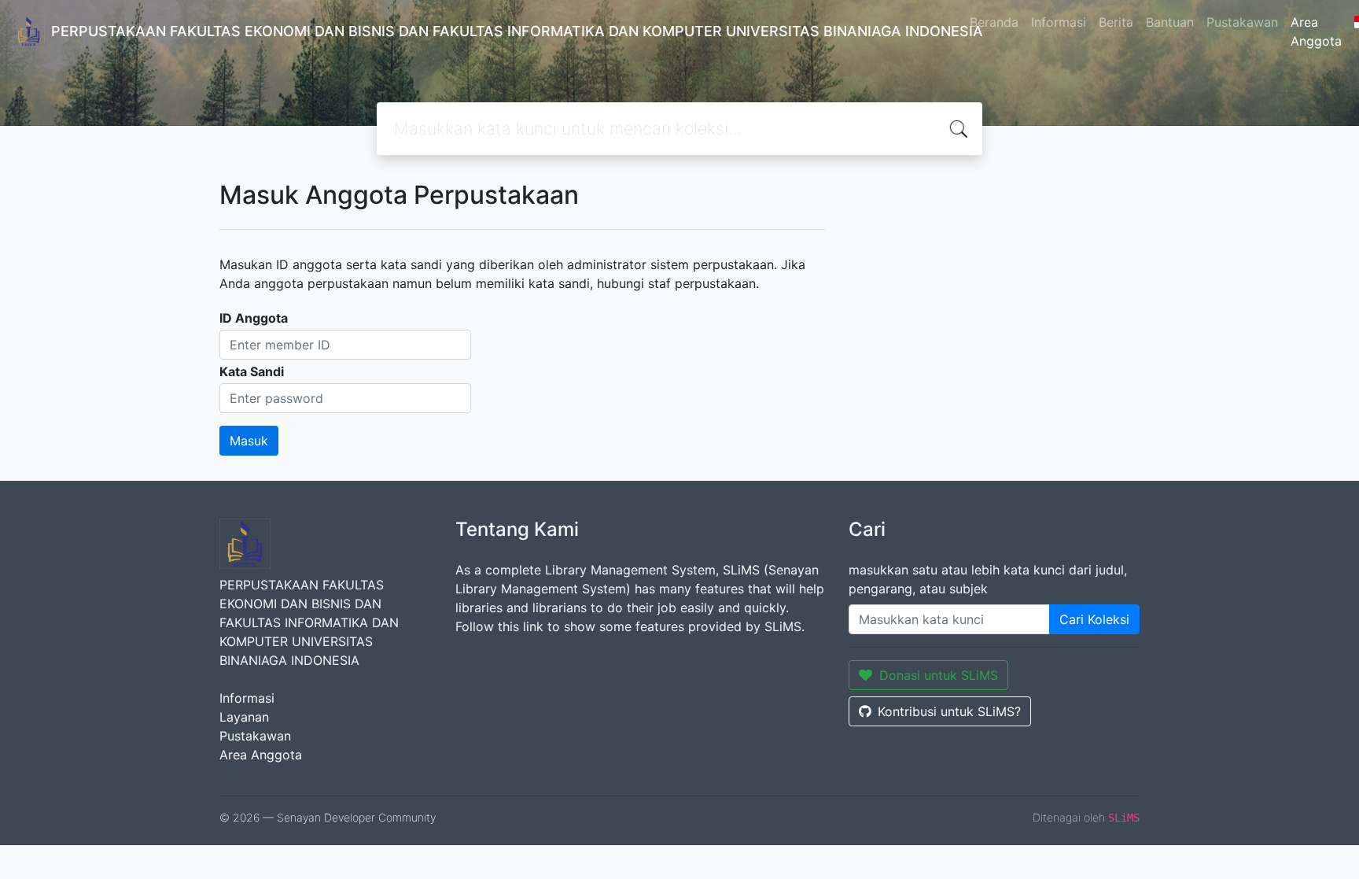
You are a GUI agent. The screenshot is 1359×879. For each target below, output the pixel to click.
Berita (1116, 22)
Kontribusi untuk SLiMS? (949, 711)
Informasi (1058, 22)
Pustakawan (1242, 22)
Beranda (994, 22)
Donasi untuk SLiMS (938, 675)
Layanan (244, 717)
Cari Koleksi (1094, 619)
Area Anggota (1316, 31)
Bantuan (1170, 22)
